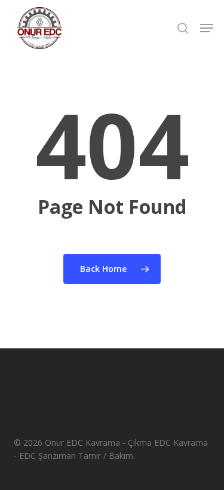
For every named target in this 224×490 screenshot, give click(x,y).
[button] (206, 28)
